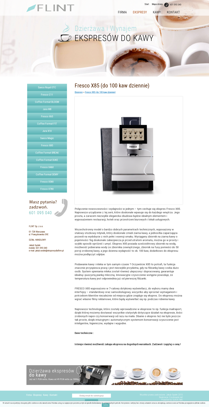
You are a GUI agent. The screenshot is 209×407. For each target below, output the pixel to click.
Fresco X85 (47, 145)
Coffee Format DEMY (47, 174)
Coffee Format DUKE (47, 160)
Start (147, 4)
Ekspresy (140, 12)
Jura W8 (47, 109)
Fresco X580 (47, 181)
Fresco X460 (47, 167)
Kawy (157, 12)
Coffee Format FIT (47, 123)
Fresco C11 (47, 94)
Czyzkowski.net (176, 397)
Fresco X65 (47, 116)
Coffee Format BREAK (47, 152)
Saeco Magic (47, 138)
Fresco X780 (47, 189)
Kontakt (173, 12)
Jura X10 (47, 131)
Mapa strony (157, 4)
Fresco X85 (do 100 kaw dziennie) (100, 92)
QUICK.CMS (178, 400)
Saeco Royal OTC (47, 87)
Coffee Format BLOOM (47, 102)
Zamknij (105, 405)
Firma (122, 12)
